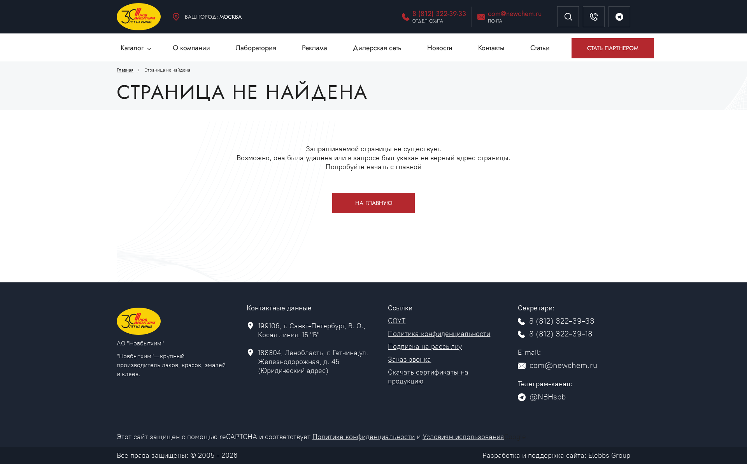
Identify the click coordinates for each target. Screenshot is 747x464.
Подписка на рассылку (425, 346)
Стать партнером (612, 48)
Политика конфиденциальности (439, 333)
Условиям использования (463, 436)
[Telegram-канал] (619, 16)
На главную (373, 203)
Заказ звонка (409, 359)
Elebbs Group (609, 455)
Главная (125, 70)
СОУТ (396, 321)
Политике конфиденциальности (363, 436)
